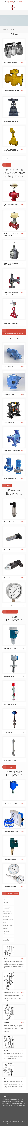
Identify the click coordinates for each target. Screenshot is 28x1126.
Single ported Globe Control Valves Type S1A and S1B (11, 322)
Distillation (6, 958)
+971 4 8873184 (19, 1)
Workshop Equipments (6, 939)
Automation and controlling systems (7, 903)
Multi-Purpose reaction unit (11, 992)
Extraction (6, 1022)
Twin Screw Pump (9, 366)
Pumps (4, 922)
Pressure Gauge (8, 605)
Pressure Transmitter (9, 521)
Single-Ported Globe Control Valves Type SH (11, 234)
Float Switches (8, 732)
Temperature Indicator (10, 886)
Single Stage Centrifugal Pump (12, 450)
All (4, 899)
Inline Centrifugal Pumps (10, 478)
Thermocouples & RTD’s (10, 803)
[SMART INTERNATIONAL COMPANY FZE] (14, 7)
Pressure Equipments (8, 919)
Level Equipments (7, 916)
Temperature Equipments (6, 932)
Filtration (6, 1079)
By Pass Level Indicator (10, 760)
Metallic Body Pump (9, 422)
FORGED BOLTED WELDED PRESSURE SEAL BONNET (11, 120)
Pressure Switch (8, 577)
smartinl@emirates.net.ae (14, 2)
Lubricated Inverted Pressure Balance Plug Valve (11, 91)
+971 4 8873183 (10, 1)
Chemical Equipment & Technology (7, 908)
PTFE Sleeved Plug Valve (10, 62)
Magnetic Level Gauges (10, 704)
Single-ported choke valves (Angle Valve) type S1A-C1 (11, 293)
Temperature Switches (10, 859)
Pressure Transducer (9, 549)
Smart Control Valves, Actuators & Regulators (8, 927)
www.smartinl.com (18, 1123)
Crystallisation (7, 1051)
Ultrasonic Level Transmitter (11, 648)
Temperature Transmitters (11, 831)
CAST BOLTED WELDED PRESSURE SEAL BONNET (11, 150)
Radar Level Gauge (9, 676)
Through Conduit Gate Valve (11, 158)
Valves (4, 936)
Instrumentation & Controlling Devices (7, 912)
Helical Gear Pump (9, 394)
